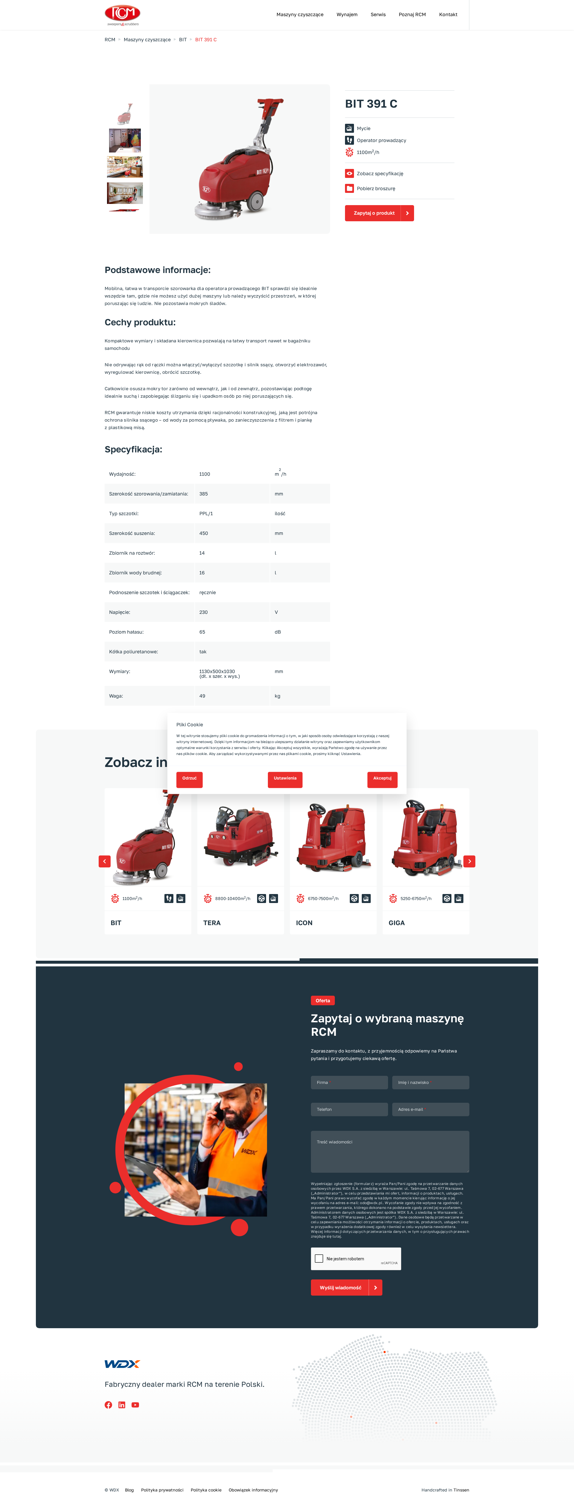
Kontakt (448, 14)
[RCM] (127, 15)
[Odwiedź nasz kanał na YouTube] (138, 1403)
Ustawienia (285, 777)
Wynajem (347, 14)
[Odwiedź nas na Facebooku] (111, 1403)
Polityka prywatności (162, 1489)
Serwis (378, 14)
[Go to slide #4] (125, 193)
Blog (129, 1489)
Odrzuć (189, 777)
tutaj (336, 1236)
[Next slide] (321, 159)
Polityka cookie (206, 1489)
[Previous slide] (158, 159)
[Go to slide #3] (125, 167)
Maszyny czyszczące (300, 14)
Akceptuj (382, 777)
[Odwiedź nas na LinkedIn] (125, 1403)
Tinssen (461, 1489)
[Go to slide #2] (125, 140)
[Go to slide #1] (125, 114)
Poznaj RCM (412, 14)
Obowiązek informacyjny (253, 1489)
